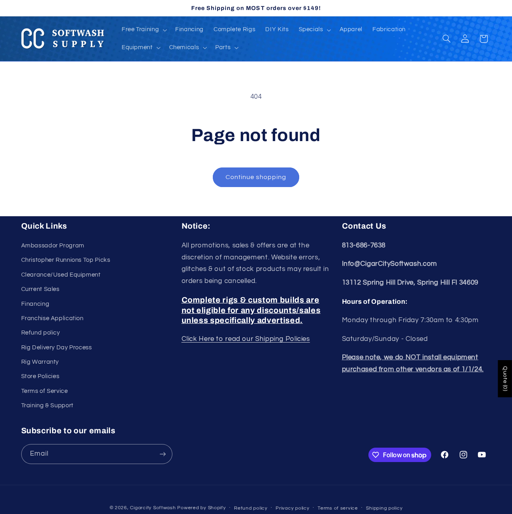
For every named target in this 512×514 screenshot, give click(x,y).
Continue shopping (256, 177)
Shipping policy (384, 508)
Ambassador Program (52, 246)
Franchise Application (52, 318)
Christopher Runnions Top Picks (65, 260)
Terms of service (338, 508)
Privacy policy (292, 508)
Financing (35, 304)
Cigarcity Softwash (153, 508)
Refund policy (40, 333)
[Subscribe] (162, 454)
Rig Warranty (40, 362)
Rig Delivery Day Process (56, 348)
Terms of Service (44, 391)
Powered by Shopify (201, 508)
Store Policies (40, 376)
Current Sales (40, 289)
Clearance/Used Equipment (61, 275)
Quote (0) (505, 378)
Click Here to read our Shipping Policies (246, 339)
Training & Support (47, 405)
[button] (143, 30)
